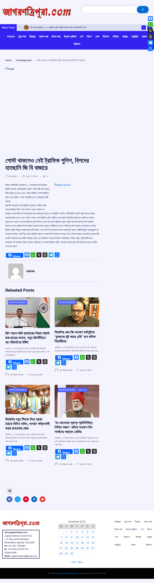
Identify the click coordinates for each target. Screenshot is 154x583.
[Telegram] (150, 43)
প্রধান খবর (82, 390)
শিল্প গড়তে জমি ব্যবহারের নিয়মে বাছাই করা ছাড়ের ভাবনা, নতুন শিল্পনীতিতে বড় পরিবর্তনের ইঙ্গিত (27, 337)
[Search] (143, 9)
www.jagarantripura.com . (67, 573)
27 (93, 548)
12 (87, 537)
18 (82, 542)
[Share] (150, 49)
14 (61, 542)
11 (82, 537)
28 (61, 553)
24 (77, 548)
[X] (150, 31)
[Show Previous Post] (144, 27)
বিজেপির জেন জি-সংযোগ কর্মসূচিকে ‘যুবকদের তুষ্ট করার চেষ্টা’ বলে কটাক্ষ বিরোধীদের (75, 336)
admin (14, 176)
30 (71, 553)
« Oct (73, 562)
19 (87, 542)
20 (93, 542)
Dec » (81, 562)
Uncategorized (24, 60)
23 (71, 548)
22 (66, 548)
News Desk (18, 374)
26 (87, 548)
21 (61, 548)
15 (66, 542)
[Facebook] (150, 19)
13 (93, 537)
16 (71, 542)
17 (77, 542)
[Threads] (150, 37)
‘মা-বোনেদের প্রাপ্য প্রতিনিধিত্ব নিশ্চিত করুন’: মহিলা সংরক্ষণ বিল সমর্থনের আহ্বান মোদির (74, 427)
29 (66, 553)
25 (82, 548)
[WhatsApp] (150, 25)
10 (77, 537)
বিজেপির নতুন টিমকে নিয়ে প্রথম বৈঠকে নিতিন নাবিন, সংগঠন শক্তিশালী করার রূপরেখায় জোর (27, 423)
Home (8, 60)
